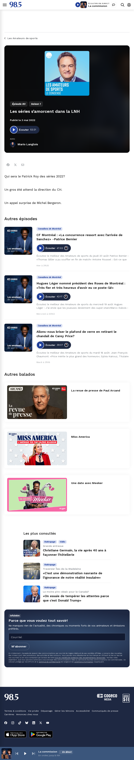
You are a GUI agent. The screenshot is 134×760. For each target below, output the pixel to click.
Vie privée (33, 711)
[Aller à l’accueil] (15, 6)
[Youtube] (47, 722)
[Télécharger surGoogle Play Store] (41, 735)
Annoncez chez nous (27, 714)
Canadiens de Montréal (49, 228)
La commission (97, 6)
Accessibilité (83, 711)
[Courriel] (22, 164)
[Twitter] (15, 164)
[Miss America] (37, 448)
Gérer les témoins (64, 711)
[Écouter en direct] (78, 5)
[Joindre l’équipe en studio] (113, 4)
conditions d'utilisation (83, 662)
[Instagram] (12, 722)
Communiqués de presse (105, 711)
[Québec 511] (126, 701)
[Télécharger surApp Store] (15, 735)
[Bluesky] (26, 722)
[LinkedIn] (33, 722)
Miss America (80, 436)
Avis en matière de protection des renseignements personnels (80, 658)
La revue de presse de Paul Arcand (95, 390)
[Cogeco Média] (107, 699)
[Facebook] (8, 164)
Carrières (9, 714)
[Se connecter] (129, 5)
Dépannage (47, 711)
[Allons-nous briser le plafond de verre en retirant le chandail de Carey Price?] (18, 338)
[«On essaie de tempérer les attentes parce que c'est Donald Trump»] (31, 594)
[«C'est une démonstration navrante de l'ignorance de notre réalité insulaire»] (31, 571)
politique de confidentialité (49, 662)
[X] (40, 722)
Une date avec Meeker (87, 483)
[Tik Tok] (19, 722)
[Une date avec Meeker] (37, 495)
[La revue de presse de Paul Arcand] (37, 402)
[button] (16, 753)
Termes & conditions (15, 711)
